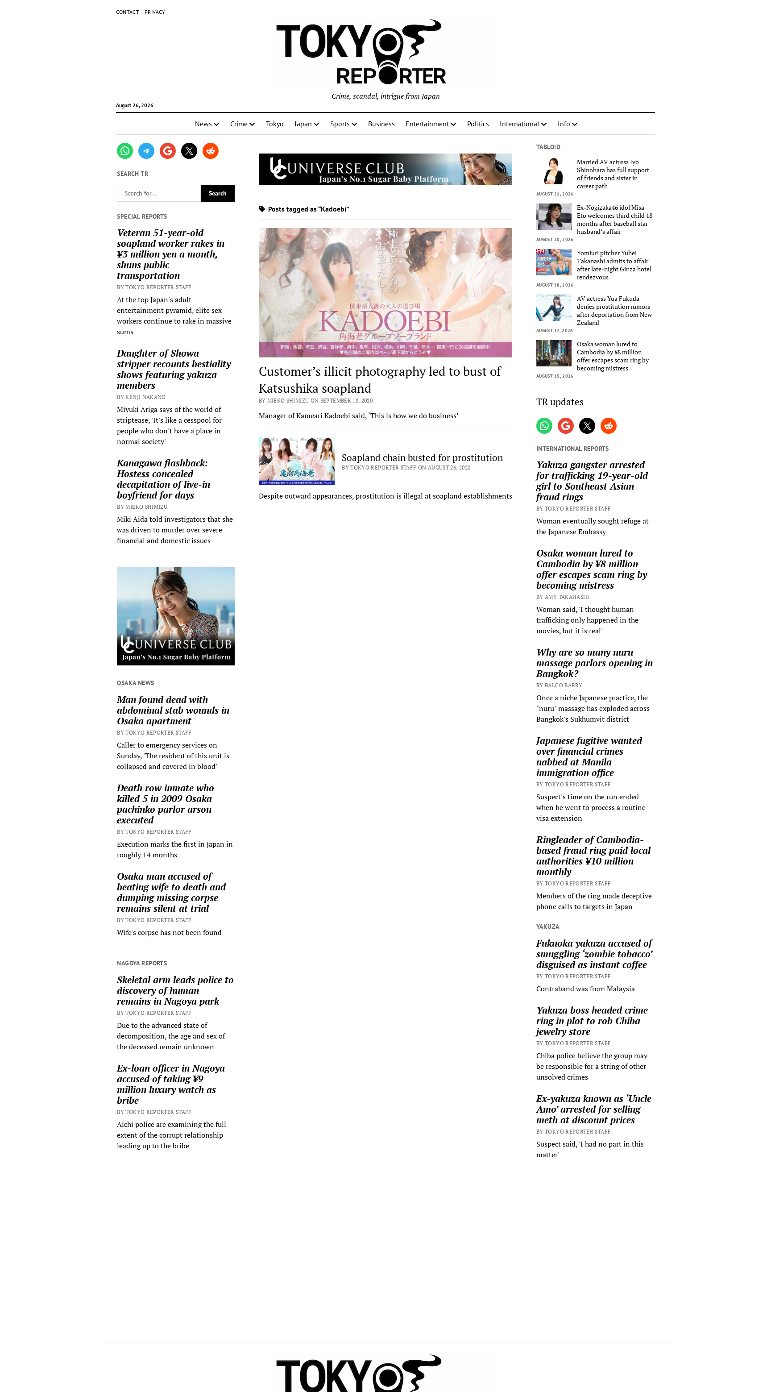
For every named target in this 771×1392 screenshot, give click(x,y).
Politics (478, 123)
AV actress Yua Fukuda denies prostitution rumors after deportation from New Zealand (614, 311)
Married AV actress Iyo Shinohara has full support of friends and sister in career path (613, 174)
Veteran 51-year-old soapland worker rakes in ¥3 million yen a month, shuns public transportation (170, 254)
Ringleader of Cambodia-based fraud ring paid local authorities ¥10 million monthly (593, 855)
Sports (340, 123)
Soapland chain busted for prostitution (422, 457)
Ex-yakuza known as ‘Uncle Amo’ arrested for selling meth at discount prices (593, 1109)
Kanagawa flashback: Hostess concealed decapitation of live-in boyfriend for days (163, 478)
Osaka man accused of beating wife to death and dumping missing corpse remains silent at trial (171, 892)
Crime (239, 123)
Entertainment (427, 123)
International (519, 123)
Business (381, 123)
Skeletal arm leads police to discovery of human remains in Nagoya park (175, 990)
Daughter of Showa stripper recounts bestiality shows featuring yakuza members (174, 369)
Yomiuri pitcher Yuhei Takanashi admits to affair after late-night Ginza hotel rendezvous (614, 265)
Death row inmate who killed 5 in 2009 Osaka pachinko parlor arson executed (165, 803)
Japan (303, 123)
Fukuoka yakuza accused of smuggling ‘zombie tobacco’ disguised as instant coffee (594, 954)
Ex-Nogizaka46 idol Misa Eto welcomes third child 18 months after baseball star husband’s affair (614, 220)
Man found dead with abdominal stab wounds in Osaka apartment (173, 710)
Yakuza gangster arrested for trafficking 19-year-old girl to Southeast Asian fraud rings (592, 480)
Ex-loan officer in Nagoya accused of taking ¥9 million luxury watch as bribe (171, 1084)
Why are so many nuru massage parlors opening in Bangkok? (594, 663)
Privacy (155, 11)
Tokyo (275, 123)
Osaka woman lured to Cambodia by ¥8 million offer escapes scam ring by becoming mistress (613, 356)
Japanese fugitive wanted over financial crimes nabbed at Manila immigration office (589, 756)
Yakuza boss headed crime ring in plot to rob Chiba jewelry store (592, 1021)
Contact (128, 11)
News (203, 123)
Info (564, 123)
